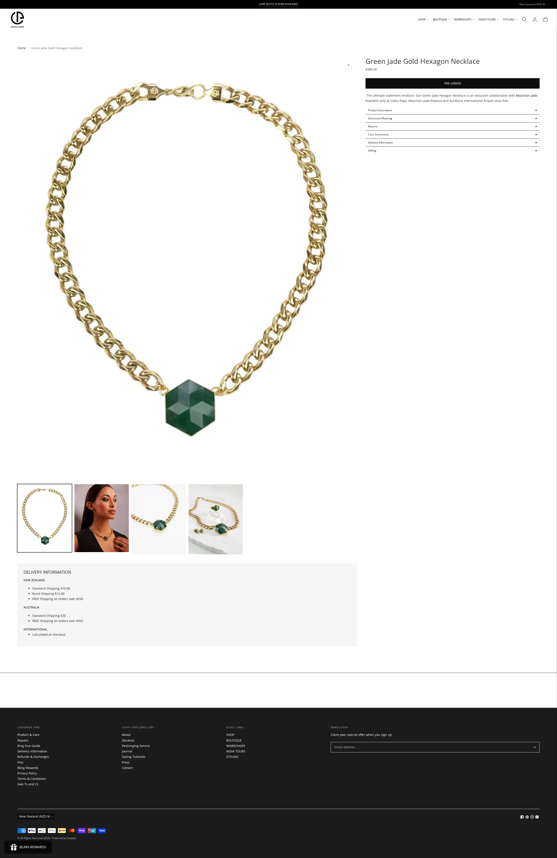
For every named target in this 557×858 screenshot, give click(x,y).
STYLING (508, 19)
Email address (343, 742)
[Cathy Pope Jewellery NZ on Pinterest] (527, 817)
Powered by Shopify (64, 838)
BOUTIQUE (440, 19)
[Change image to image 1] (44, 518)
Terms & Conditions (31, 779)
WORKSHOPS (462, 19)
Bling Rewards (27, 768)
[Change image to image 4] (215, 519)
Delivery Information (32, 751)
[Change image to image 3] (158, 519)
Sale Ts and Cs (28, 784)
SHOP (422, 19)
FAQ (20, 762)
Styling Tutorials (133, 757)
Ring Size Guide (28, 746)
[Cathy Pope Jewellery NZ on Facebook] (522, 817)
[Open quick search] (524, 19)
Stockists (128, 740)
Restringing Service (136, 746)
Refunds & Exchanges (33, 757)
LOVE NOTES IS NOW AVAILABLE (278, 4)
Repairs (23, 740)
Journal (127, 751)
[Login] (535, 19)
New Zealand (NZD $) (532, 4)
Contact (127, 768)
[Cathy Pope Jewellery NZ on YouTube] (537, 817)
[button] (453, 110)
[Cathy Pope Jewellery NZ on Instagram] (532, 817)
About (126, 735)
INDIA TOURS (487, 19)
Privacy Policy (27, 773)
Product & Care (28, 735)
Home (21, 48)
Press (126, 762)
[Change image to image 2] (101, 518)
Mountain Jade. (527, 95)
